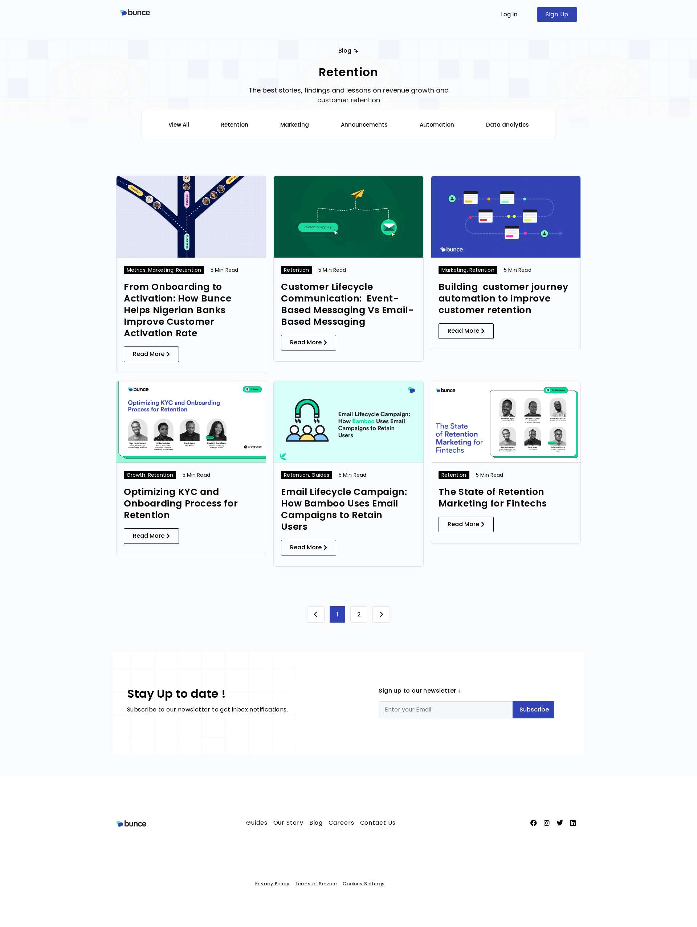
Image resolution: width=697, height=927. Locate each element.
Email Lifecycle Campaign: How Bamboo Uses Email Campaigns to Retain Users (344, 509)
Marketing (161, 270)
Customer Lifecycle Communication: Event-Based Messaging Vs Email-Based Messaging (347, 304)
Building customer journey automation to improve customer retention (503, 298)
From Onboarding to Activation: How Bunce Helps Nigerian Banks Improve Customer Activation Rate (178, 310)
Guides (320, 475)
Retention (188, 270)
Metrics (136, 270)
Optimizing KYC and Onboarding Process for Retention (181, 503)
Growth (136, 475)
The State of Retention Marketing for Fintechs (494, 497)
